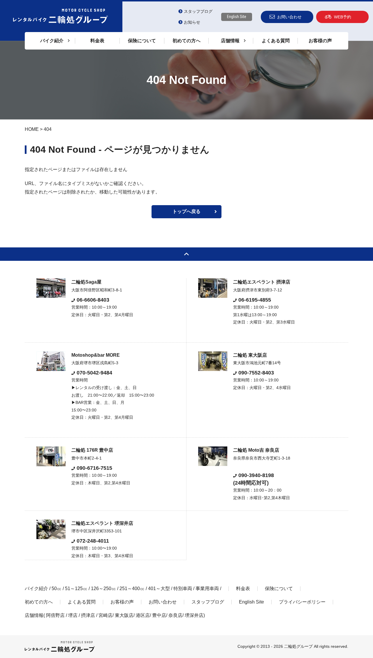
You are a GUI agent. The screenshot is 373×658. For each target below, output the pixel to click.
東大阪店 (124, 615)
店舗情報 (34, 615)
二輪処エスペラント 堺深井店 (102, 523)
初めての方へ (186, 40)
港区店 (143, 615)
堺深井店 (194, 615)
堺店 (73, 615)
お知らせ (192, 22)
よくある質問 (276, 40)
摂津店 (88, 615)
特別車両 (182, 588)
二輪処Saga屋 (86, 281)
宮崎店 (105, 615)
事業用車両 (207, 588)
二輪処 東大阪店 (250, 355)
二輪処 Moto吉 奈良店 (256, 450)
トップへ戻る (186, 211)
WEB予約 (342, 17)
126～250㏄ (103, 588)
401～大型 (159, 588)
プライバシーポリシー (302, 601)
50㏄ (56, 588)
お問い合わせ (289, 17)
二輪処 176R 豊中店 (92, 450)
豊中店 (159, 615)
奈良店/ (176, 615)
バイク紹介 (36, 588)
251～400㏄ (132, 588)
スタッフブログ (198, 11)
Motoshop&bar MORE (95, 355)
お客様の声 (320, 40)
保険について (142, 40)
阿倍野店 (55, 615)
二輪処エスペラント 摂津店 (261, 281)
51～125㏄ (76, 588)
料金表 (97, 40)
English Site (236, 16)
